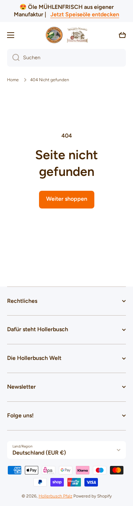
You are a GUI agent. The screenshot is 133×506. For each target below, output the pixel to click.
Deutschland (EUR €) (39, 452)
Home (13, 79)
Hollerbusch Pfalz (55, 496)
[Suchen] (13, 58)
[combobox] (66, 58)
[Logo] (66, 35)
